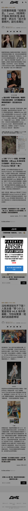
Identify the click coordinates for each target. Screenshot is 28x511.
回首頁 (14, 263)
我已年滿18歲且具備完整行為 (14, 268)
